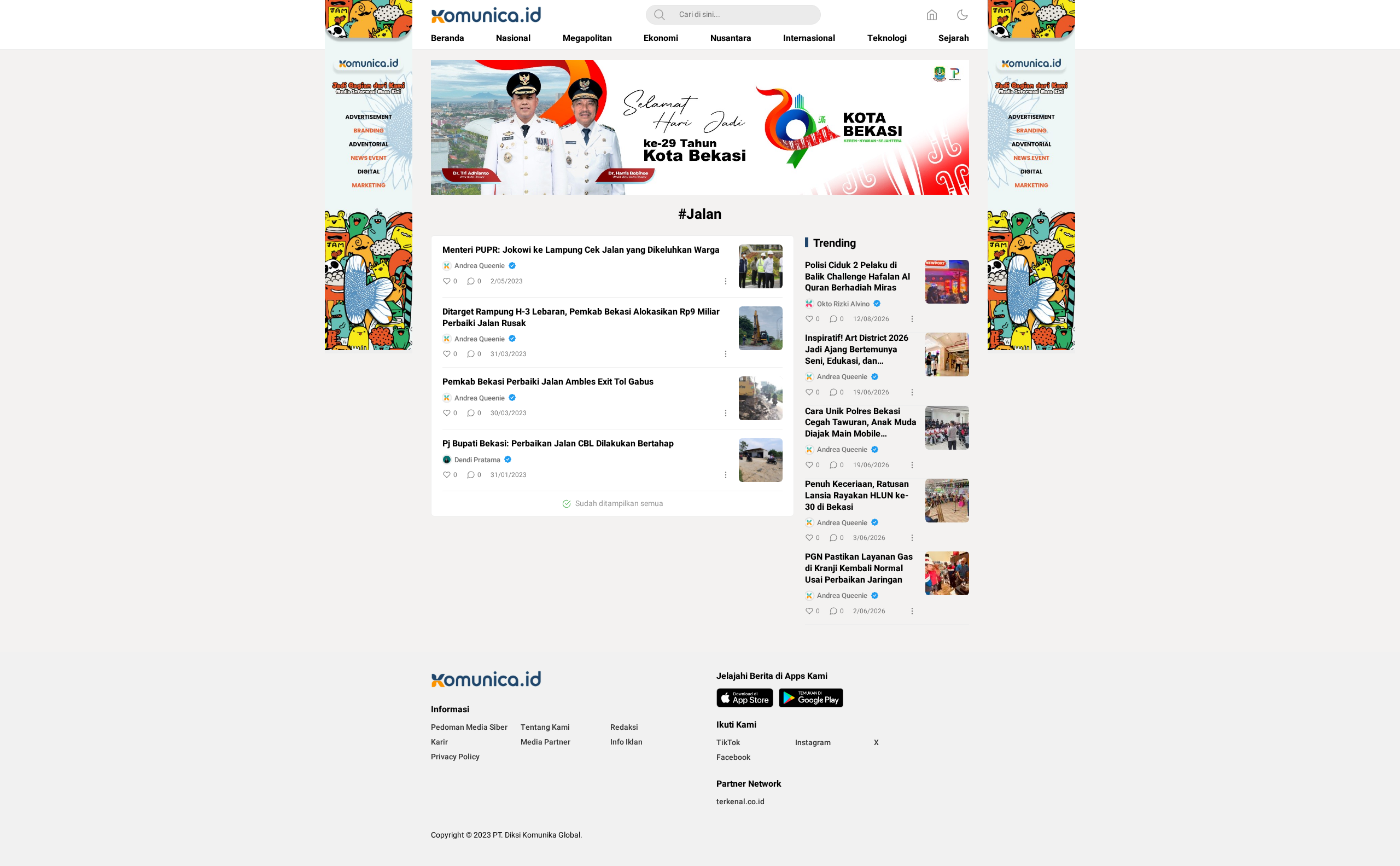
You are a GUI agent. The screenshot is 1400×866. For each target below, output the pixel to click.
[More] (725, 281)
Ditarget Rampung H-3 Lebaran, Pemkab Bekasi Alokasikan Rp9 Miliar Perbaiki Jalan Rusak (581, 317)
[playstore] (811, 697)
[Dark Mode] (962, 14)
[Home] (931, 14)
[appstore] (744, 697)
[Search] (659, 14)
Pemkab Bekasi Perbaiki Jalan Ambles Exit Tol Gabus (548, 382)
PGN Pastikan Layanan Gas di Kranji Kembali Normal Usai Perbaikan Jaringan (859, 568)
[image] (761, 266)
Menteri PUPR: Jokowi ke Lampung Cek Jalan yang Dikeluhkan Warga (581, 250)
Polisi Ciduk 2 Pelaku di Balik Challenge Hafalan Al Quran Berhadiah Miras (857, 277)
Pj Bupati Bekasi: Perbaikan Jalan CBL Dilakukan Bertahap (558, 444)
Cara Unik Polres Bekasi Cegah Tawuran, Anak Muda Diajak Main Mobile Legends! (861, 423)
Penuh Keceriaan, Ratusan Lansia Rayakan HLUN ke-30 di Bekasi (857, 496)
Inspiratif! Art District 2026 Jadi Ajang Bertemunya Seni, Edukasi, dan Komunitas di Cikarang (856, 350)
